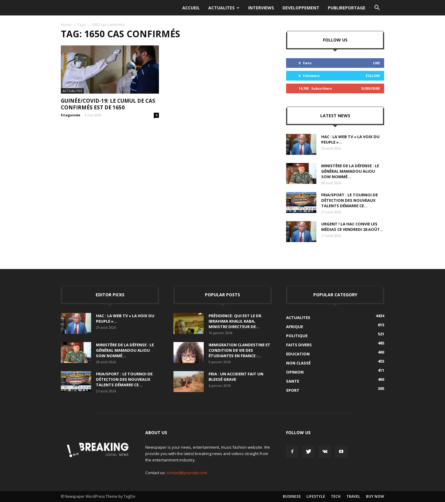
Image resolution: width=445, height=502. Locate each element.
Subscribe (370, 88)
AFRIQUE (294, 326)
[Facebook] (292, 452)
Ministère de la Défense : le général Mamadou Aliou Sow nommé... (350, 171)
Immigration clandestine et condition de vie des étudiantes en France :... (239, 350)
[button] (377, 8)
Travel (353, 496)
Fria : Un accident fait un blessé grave (236, 376)
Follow (373, 75)
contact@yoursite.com (186, 472)
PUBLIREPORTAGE (346, 8)
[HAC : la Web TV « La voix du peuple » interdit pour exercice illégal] (301, 144)
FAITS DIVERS (299, 344)
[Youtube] (341, 452)
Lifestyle (315, 496)
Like (376, 63)
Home (66, 24)
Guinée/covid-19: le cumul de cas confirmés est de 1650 (108, 104)
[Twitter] (308, 452)
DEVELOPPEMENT (300, 8)
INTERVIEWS (261, 8)
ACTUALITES (221, 8)
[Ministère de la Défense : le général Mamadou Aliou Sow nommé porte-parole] (301, 173)
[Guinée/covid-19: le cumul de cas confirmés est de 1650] (110, 69)
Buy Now (375, 496)
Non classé (298, 363)
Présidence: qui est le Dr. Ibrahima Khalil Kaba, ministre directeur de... (235, 321)
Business (292, 496)
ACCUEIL (191, 8)
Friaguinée (70, 115)
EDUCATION (298, 354)
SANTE (292, 381)
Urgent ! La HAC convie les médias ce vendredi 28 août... (352, 226)
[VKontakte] (325, 452)
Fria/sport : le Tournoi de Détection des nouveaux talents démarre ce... (349, 200)
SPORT (292, 390)
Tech (336, 496)
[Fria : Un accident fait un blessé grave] (188, 381)
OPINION (295, 372)
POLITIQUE (297, 335)
